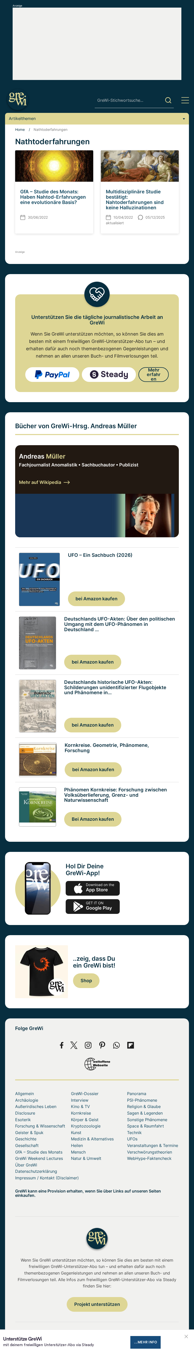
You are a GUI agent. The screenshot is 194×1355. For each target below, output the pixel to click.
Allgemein (24, 1093)
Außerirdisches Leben (35, 1106)
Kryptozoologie (86, 1125)
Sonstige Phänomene (147, 1119)
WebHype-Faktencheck (149, 1158)
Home (20, 129)
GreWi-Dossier (85, 1093)
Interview (79, 1100)
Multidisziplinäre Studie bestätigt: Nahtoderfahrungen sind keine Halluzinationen (135, 200)
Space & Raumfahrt (145, 1125)
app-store (93, 888)
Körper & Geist (85, 1119)
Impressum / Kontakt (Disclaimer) (47, 1177)
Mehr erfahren (153, 374)
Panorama (136, 1093)
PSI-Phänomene (142, 1100)
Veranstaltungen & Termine (152, 1145)
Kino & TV (80, 1106)
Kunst (76, 1132)
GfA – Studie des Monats (38, 1152)
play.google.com (93, 906)
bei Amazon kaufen (96, 598)
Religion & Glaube (144, 1106)
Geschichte (25, 1138)
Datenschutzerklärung (36, 1171)
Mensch (78, 1152)
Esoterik (23, 1119)
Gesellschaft (27, 1145)
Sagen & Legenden (145, 1113)
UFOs (132, 1138)
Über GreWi (26, 1164)
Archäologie (26, 1100)
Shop (86, 980)
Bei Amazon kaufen (93, 819)
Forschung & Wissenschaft (40, 1125)
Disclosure (25, 1113)
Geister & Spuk (29, 1132)
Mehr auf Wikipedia (40, 482)
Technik (134, 1132)
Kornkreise (81, 1113)
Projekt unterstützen (97, 1304)
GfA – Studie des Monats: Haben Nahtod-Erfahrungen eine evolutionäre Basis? (53, 197)
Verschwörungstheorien (149, 1152)
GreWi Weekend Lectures (39, 1158)
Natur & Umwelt (86, 1158)
